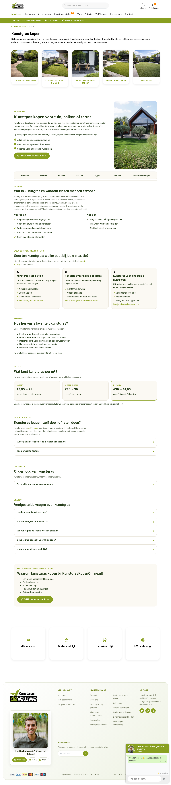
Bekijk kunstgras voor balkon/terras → (83, 300)
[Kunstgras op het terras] (85, 63)
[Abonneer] (85, 753)
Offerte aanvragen (121, 707)
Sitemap (86, 774)
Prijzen (79, 175)
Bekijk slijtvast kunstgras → (126, 304)
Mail (33, 760)
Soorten (43, 175)
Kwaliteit (61, 175)
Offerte (88, 14)
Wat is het (25, 175)
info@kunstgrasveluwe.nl (150, 701)
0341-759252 (145, 704)
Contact (129, 14)
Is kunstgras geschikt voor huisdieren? (36, 540)
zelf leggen (33, 428)
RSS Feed (95, 774)
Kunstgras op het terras (85, 81)
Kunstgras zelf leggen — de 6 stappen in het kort (41, 441)
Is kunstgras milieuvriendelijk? (32, 549)
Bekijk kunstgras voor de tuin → (31, 300)
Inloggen (61, 695)
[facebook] (141, 710)
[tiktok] (153, 710)
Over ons (94, 700)
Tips (79, 14)
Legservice (116, 14)
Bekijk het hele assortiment (33, 156)
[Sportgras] (146, 63)
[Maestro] (43, 774)
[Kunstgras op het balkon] (55, 63)
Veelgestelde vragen (141, 175)
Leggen (97, 175)
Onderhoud (116, 175)
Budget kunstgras (116, 80)
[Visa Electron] (18, 774)
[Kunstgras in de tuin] (24, 63)
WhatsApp (21, 760)
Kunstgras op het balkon (55, 81)
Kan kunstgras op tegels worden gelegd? (37, 530)
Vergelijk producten (66, 704)
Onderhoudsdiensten (122, 712)
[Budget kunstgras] (116, 63)
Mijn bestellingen (65, 700)
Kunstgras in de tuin (24, 80)
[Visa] (36, 774)
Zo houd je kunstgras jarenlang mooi (35, 484)
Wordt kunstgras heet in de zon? (33, 521)
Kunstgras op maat (98, 724)
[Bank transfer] (12, 774)
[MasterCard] (30, 774)
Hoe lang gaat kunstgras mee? (32, 512)
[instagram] (147, 710)
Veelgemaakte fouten (28, 451)
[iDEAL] (24, 774)
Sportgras (146, 80)
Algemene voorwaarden (71, 774)
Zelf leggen (101, 14)
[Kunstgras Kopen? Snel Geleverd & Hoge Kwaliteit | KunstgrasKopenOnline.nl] (18, 5)
